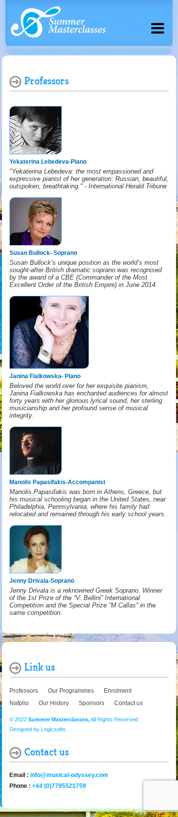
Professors (23, 690)
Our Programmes (71, 690)
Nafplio (19, 703)
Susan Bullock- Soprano (43, 252)
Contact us (128, 703)
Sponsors (91, 703)
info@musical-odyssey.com (69, 775)
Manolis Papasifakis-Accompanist (57, 482)
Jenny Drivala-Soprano (41, 580)
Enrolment (118, 690)
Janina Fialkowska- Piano (45, 376)
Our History (54, 703)
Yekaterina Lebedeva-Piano (48, 161)
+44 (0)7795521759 (59, 785)
